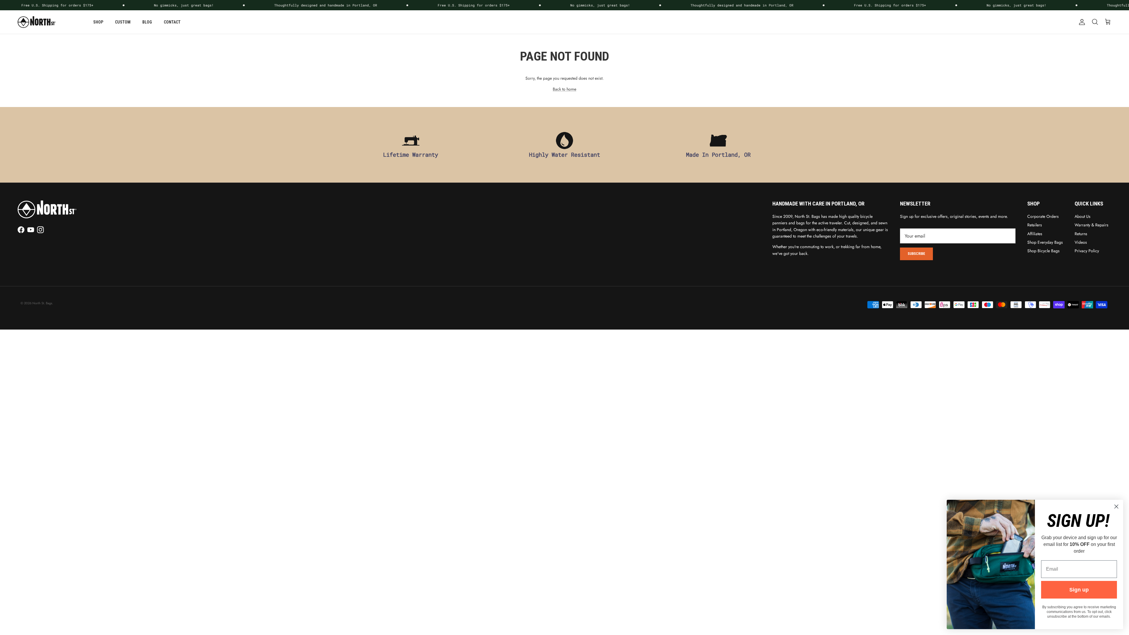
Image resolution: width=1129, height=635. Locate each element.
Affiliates (1034, 234)
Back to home (564, 89)
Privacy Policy (1087, 251)
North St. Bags (42, 303)
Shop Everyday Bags (1045, 242)
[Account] (1080, 22)
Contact (172, 22)
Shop (98, 22)
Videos (1081, 242)
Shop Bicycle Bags (1043, 251)
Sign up (1079, 590)
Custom (123, 22)
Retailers (1034, 225)
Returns (1081, 234)
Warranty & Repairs (1091, 225)
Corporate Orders (1043, 216)
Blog (147, 22)
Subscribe (916, 254)
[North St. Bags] (37, 22)
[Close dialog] (1116, 506)
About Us (1082, 216)
